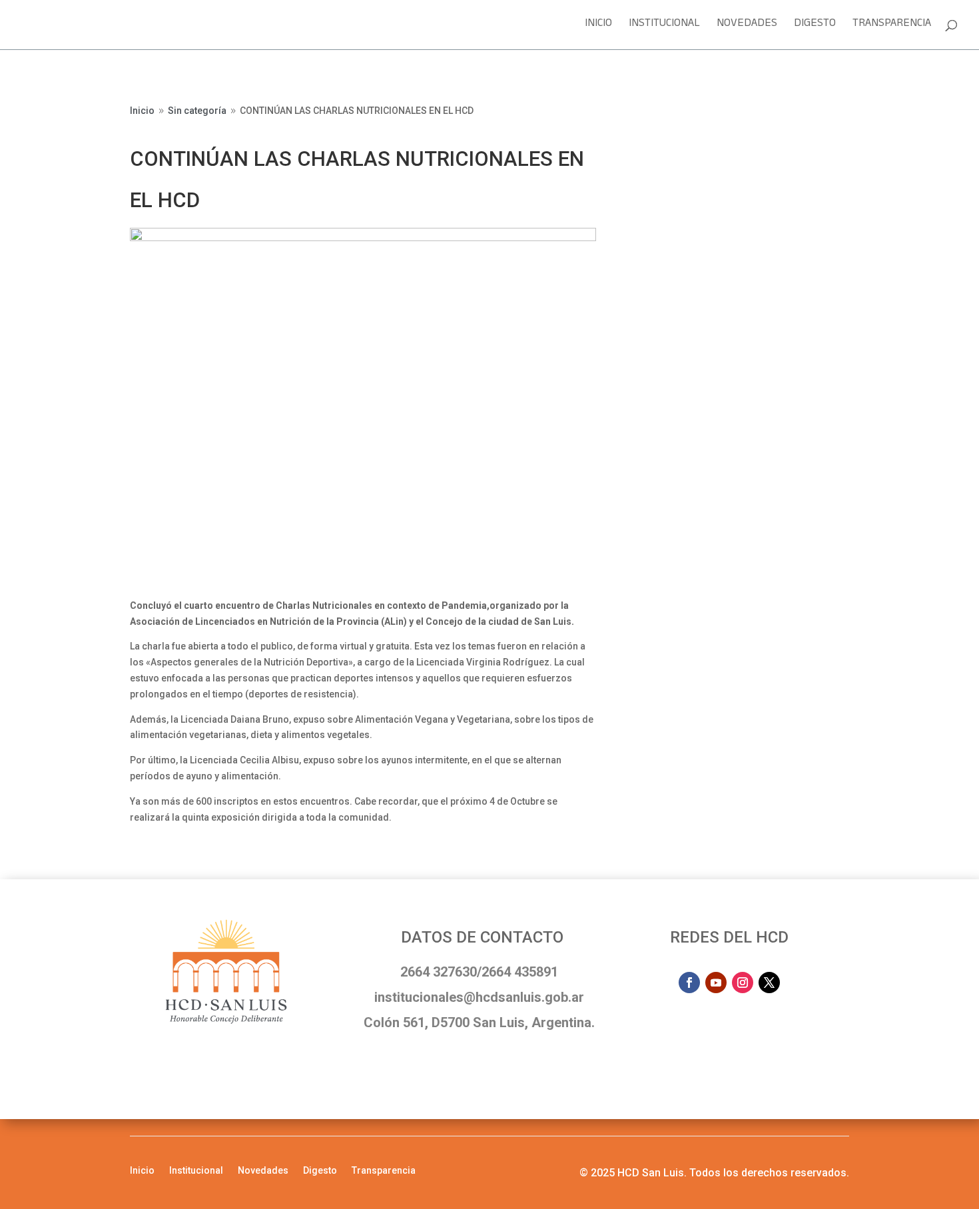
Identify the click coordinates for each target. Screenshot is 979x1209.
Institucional (664, 27)
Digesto (815, 27)
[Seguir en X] (769, 982)
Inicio (598, 27)
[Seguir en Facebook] (689, 982)
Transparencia (891, 27)
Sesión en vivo (689, 115)
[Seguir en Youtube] (716, 982)
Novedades (747, 27)
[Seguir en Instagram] (742, 982)
